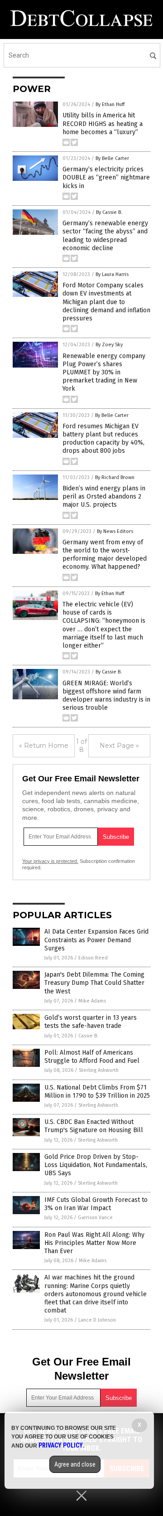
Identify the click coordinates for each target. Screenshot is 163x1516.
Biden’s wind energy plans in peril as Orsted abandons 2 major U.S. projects (103, 496)
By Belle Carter (112, 158)
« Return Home (43, 745)
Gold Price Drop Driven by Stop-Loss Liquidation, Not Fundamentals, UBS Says (95, 1165)
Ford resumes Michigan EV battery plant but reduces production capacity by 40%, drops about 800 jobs (103, 438)
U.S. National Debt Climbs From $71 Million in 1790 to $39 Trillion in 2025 (97, 1091)
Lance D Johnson (97, 1320)
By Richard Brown (114, 477)
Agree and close (75, 1464)
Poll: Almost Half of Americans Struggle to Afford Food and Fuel (91, 1057)
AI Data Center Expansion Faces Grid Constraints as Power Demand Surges (96, 940)
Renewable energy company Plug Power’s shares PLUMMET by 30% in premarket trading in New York (103, 372)
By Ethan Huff (110, 104)
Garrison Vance (95, 1218)
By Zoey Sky (109, 345)
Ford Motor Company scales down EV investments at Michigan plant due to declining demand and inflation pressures (106, 301)
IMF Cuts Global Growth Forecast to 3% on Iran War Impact (96, 1204)
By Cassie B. (109, 212)
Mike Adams (92, 1001)
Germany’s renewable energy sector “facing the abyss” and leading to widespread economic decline (105, 235)
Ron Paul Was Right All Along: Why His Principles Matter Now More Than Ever (94, 1243)
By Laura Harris (112, 274)
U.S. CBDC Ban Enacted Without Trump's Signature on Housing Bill (93, 1126)
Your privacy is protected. (50, 861)
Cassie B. (88, 1036)
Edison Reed (93, 958)
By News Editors (115, 531)
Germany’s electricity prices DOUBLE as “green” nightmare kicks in (106, 177)
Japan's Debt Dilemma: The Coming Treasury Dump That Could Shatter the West (94, 983)
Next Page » (119, 745)
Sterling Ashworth (99, 1070)
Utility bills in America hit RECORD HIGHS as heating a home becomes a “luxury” (102, 123)
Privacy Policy (60, 1445)
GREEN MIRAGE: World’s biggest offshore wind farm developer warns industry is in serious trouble (106, 695)
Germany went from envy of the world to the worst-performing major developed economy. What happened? (104, 554)
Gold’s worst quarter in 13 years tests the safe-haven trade (90, 1022)
